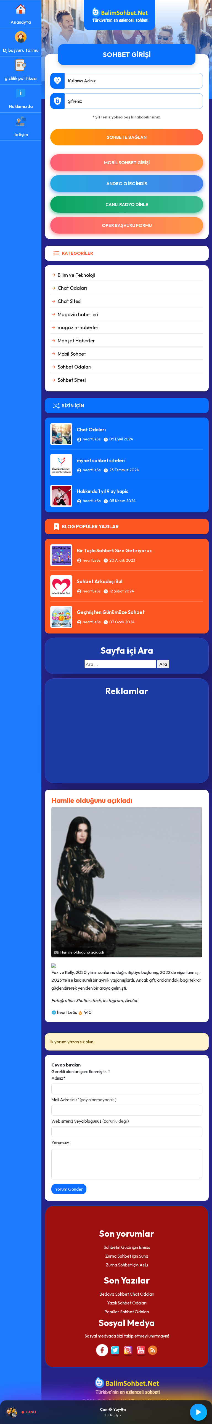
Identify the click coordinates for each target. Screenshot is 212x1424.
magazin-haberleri (79, 327)
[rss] (152, 1349)
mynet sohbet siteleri (101, 460)
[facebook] (102, 1349)
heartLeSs (92, 439)
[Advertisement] (127, 738)
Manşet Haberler (76, 340)
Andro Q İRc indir (126, 183)
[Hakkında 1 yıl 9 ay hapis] (61, 495)
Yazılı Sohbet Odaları (127, 1303)
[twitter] (115, 1349)
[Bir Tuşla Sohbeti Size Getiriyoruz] (61, 554)
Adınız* (58, 1078)
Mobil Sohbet (72, 354)
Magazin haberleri (78, 314)
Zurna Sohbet (118, 1256)
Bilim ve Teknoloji (76, 275)
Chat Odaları (72, 288)
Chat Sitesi (69, 301)
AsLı (143, 1265)
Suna (143, 1256)
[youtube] (141, 1349)
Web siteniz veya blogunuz (90, 1121)
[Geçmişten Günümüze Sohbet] (61, 616)
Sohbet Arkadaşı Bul (99, 581)
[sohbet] (119, 14)
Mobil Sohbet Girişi (127, 162)
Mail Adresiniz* (83, 1099)
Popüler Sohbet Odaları (126, 1311)
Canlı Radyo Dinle (126, 204)
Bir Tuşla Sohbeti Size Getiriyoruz (114, 550)
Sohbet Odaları (74, 367)
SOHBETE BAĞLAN (127, 137)
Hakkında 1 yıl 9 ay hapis (102, 491)
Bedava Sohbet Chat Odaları (126, 1294)
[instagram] (128, 1349)
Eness (144, 1247)
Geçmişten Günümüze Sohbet (111, 612)
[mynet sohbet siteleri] (61, 464)
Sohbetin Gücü (117, 1247)
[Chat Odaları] (61, 433)
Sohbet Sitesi (72, 380)
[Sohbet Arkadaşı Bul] (61, 585)
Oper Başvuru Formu (127, 225)
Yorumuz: (60, 1142)
